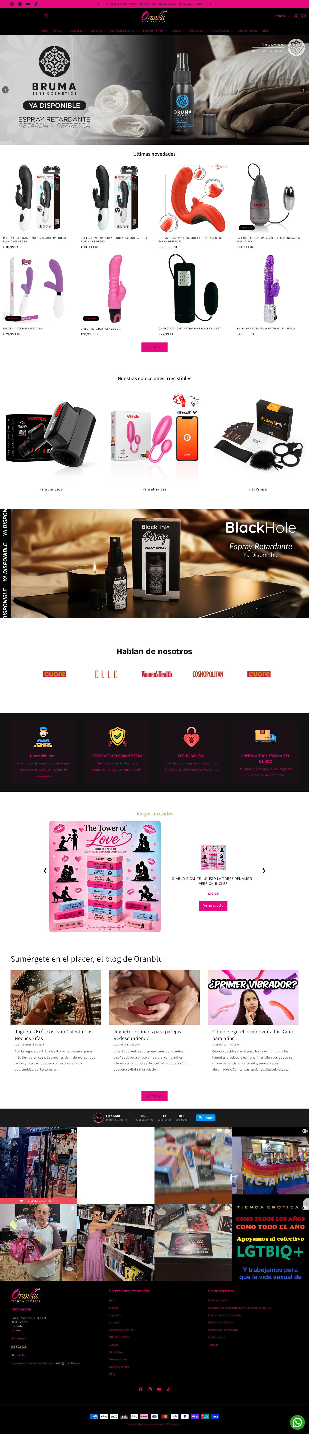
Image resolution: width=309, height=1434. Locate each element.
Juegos (114, 1345)
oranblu (176, 1424)
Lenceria (115, 1322)
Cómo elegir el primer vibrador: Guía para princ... (252, 1034)
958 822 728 (18, 1346)
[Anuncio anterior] (98, 4)
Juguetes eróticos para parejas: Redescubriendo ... (148, 1034)
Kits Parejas (258, 489)
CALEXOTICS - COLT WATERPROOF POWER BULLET (190, 328)
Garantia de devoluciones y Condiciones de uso (239, 1308)
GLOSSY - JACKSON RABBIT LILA (23, 328)
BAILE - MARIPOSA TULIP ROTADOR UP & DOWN (265, 328)
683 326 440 (18, 1355)
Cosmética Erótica (121, 1330)
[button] (46, 16)
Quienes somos (119, 1367)
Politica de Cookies (221, 1322)
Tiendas (213, 1345)
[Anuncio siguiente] (210, 4)
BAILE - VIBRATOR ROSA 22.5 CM (100, 328)
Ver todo (154, 347)
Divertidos (116, 1352)
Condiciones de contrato (224, 1315)
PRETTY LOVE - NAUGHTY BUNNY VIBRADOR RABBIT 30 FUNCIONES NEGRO (114, 239)
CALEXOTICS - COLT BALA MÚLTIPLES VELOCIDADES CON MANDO (268, 239)
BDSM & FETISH (119, 1337)
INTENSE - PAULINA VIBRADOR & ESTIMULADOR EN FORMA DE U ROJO (190, 239)
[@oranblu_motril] (98, 1118)
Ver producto (213, 905)
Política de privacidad (223, 1330)
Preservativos (118, 1359)
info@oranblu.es (68, 1363)
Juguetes (115, 1315)
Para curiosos (51, 489)
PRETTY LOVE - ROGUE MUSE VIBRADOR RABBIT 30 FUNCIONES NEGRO (34, 239)
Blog (112, 1374)
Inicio (112, 1300)
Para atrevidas (154, 489)
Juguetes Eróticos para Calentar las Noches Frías (53, 1034)
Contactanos (216, 1337)
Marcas (114, 1308)
